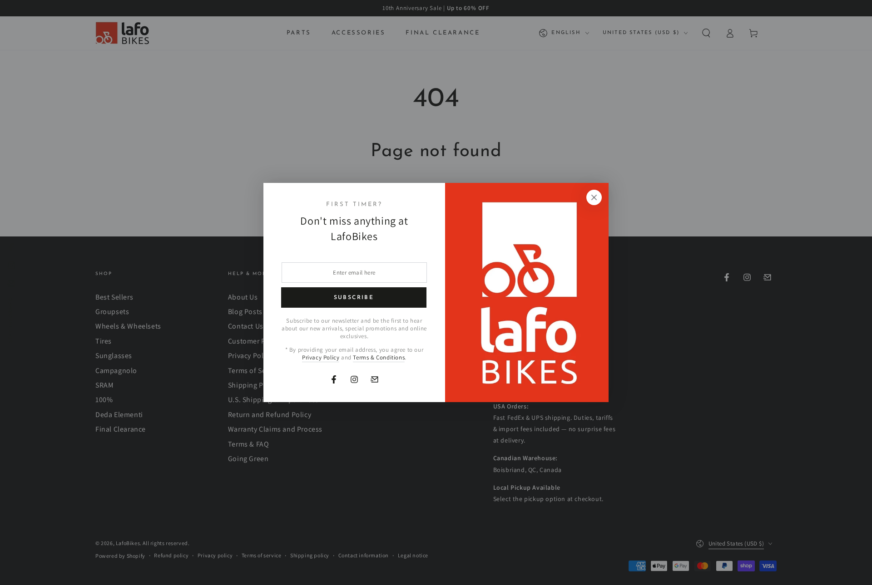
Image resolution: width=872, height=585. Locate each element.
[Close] (594, 197)
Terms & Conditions (379, 357)
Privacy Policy (320, 357)
